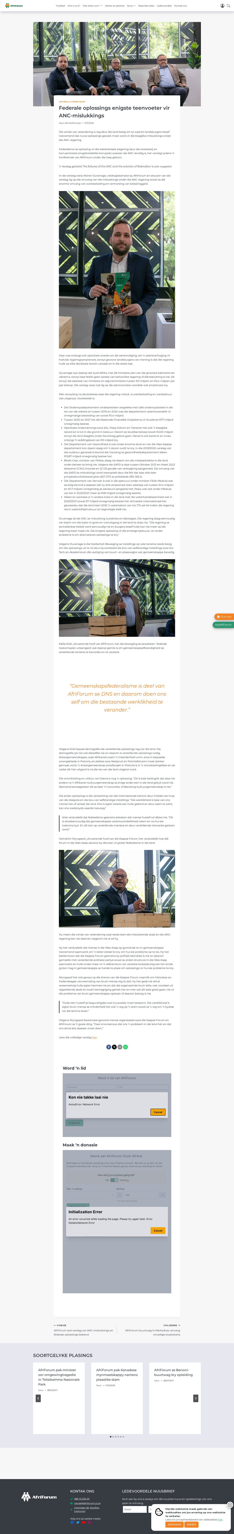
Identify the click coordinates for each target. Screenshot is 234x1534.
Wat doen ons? (91, 5)
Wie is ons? (73, 5)
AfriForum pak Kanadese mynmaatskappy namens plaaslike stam (117, 1374)
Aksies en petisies (114, 5)
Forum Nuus (78, 102)
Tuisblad (60, 5)
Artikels (64, 102)
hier (220, 1519)
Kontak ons (180, 5)
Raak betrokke (146, 5)
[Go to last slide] (38, 1398)
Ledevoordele (164, 5)
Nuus (130, 5)
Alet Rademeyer (73, 123)
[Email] (119, 1047)
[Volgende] (195, 1398)
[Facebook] (108, 1047)
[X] (114, 1047)
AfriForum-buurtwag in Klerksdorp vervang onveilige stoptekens (152, 1330)
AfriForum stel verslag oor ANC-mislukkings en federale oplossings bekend (83, 1330)
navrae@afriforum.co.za (87, 1503)
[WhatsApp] (125, 1047)
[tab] (110, 1437)
